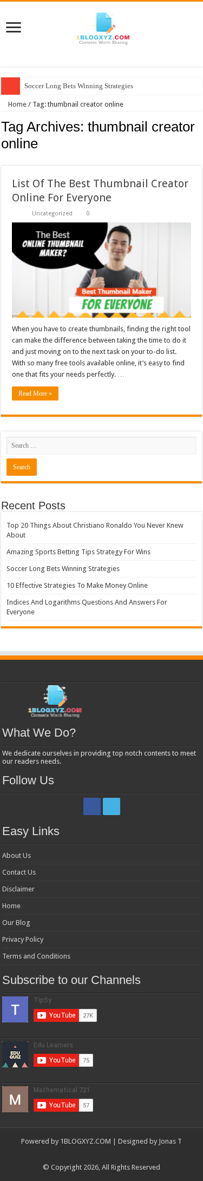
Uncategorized (52, 213)
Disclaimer (18, 889)
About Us (16, 855)
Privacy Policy (22, 939)
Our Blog (16, 922)
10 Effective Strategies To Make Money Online (77, 585)
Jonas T (170, 1141)
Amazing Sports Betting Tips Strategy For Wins (78, 552)
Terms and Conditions (36, 956)
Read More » (35, 393)
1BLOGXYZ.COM (85, 1141)
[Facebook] (92, 806)
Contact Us (19, 872)
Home (16, 104)
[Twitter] (111, 806)
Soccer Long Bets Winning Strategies (78, 86)
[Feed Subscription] (199, 159)
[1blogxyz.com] (101, 27)
